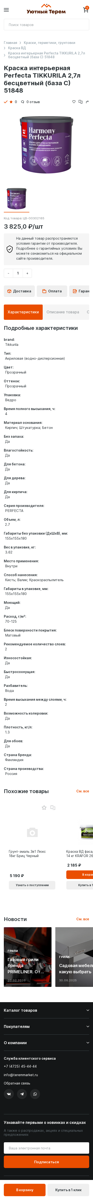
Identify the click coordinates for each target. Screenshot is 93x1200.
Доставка (22, 291)
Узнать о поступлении (32, 885)
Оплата (55, 291)
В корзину (24, 1190)
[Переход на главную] (46, 10)
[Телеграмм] (22, 1094)
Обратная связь (17, 1083)
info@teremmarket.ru (21, 1075)
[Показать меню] (6, 9)
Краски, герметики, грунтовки (49, 43)
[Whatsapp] (35, 1094)
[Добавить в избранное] (43, 807)
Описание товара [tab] (62, 312)
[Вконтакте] (9, 1094)
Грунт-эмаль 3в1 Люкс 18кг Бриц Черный (27, 853)
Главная (10, 43)
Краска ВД (17, 48)
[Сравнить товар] (53, 807)
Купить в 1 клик (68, 1190)
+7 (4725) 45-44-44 (20, 1066)
